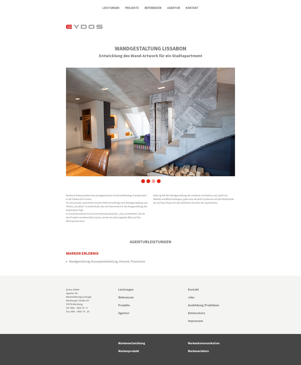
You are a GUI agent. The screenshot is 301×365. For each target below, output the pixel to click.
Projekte (132, 8)
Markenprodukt (128, 351)
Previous (63, 125)
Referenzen (153, 8)
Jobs (191, 297)
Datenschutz (196, 313)
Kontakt (192, 8)
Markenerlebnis (198, 351)
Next (237, 125)
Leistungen (110, 8)
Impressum (195, 321)
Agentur (173, 8)
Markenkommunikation (204, 343)
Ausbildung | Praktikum (203, 305)
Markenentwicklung (131, 343)
